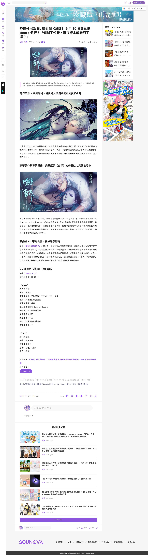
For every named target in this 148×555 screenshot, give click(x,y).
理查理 (43, 42)
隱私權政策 (92, 542)
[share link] (67, 396)
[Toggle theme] (125, 2)
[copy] (95, 396)
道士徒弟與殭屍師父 (72, 380)
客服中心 (131, 542)
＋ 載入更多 (58, 520)
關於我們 (59, 542)
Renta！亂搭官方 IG (51, 384)
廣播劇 (49, 380)
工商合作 (105, 542)
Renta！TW (58, 380)
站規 (69, 542)
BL (22, 380)
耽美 (25, 42)
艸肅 (88, 380)
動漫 (21, 42)
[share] (39, 396)
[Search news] (45, 3)
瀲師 (82, 380)
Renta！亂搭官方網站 (68, 384)
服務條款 (79, 542)
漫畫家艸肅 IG (83, 384)
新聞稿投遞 (118, 542)
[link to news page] (58, 437)
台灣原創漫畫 (29, 380)
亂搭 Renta (41, 380)
